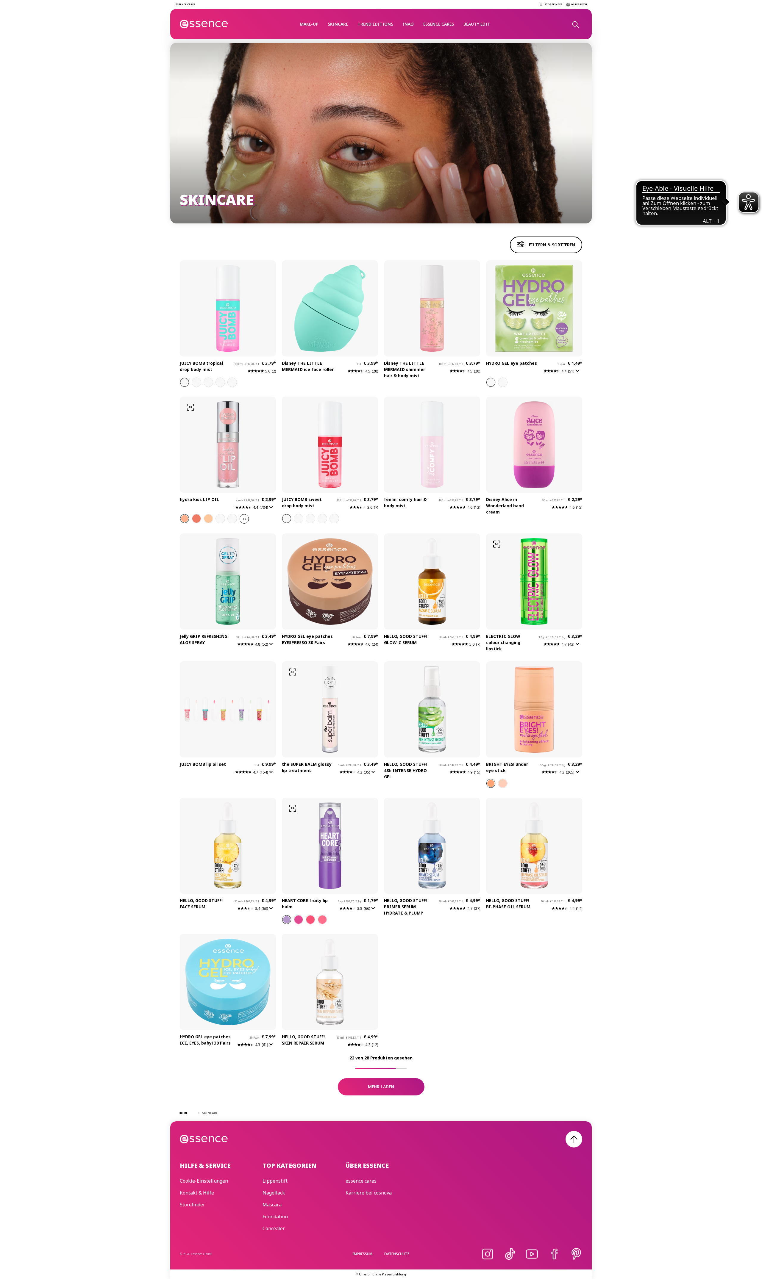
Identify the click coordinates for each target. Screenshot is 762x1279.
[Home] (204, 24)
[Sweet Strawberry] (322, 919)
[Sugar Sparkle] (184, 518)
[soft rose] (503, 783)
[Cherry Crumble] (286, 518)
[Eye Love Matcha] (491, 382)
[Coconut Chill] (334, 518)
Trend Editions (375, 24)
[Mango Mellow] (232, 382)
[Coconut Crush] (220, 382)
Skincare (338, 24)
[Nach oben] (574, 1139)
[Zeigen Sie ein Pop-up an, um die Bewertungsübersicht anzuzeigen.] (578, 372)
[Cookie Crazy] (322, 518)
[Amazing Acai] (286, 919)
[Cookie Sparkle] (208, 518)
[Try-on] (190, 407)
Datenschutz (397, 1253)
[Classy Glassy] (232, 518)
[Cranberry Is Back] (220, 518)
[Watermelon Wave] (196, 382)
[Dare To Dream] (503, 382)
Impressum (362, 1253)
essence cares (438, 24)
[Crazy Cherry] (310, 919)
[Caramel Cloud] (298, 518)
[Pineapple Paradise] (208, 382)
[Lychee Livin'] (184, 382)
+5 (244, 519)
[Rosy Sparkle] (196, 518)
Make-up (309, 24)
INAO (408, 24)
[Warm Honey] (491, 783)
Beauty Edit (476, 24)
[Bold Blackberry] (298, 919)
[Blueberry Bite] (310, 518)
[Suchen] (575, 24)
